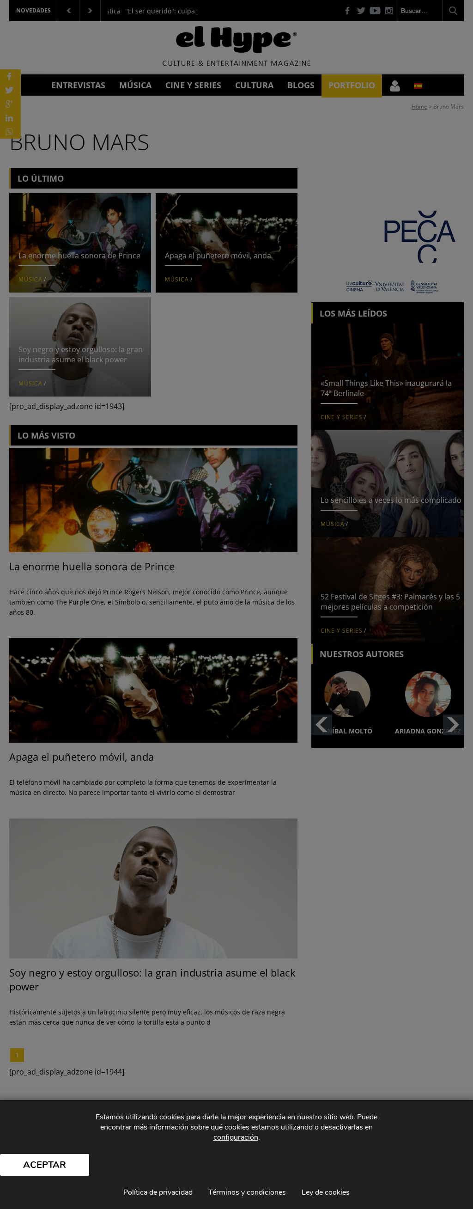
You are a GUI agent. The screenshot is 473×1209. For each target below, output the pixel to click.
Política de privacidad (158, 1192)
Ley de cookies (326, 1192)
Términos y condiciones (247, 1192)
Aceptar (44, 1165)
